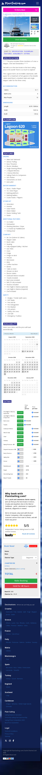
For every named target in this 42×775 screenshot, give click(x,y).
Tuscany (34, 642)
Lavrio (13, 623)
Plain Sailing (10, 712)
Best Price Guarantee (12, 723)
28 (27, 351)
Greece (8, 620)
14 (14, 367)
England (8, 684)
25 (7, 371)
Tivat (7, 659)
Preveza (13, 625)
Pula (15, 612)
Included (20, 412)
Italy (7, 639)
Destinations (10, 604)
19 (9, 369)
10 (5, 367)
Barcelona (9, 667)
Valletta (8, 651)
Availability (18, 54)
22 (17, 369)
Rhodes (22, 623)
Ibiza (15, 667)
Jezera (8, 614)
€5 (26, 478)
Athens (8, 623)
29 (30, 351)
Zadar (13, 614)
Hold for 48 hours (21, 586)
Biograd (34, 612)
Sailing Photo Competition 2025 (15, 720)
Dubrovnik (9, 612)
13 (12, 367)
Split (24, 612)
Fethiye (8, 679)
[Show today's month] (20, 334)
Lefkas (8, 625)
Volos (25, 625)
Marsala (8, 642)
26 (23, 351)
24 (5, 371)
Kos (17, 623)
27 (25, 351)
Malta (7, 648)
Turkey (8, 675)
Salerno (21, 642)
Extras (27, 54)
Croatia (8, 609)
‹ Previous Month (9, 333)
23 (19, 369)
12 (9, 367)
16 (19, 367)
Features (8, 54)
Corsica (8, 634)
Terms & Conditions (11, 731)
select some (20, 569)
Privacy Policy (9, 734)
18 (7, 369)
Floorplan (28, 51)
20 (12, 369)
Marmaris (20, 679)
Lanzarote (9, 670)
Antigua (8, 704)
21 (14, 369)
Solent (8, 687)
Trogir (29, 612)
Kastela (19, 612)
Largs (7, 695)
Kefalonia (33, 623)
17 (5, 369)
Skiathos (20, 625)
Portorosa (15, 642)
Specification (17, 51)
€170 (27, 470)
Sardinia (28, 642)
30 (32, 351)
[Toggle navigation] (37, 3)
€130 (27, 466)
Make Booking (21, 580)
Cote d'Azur (15, 634)
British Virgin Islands (25, 704)
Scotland (8, 692)
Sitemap (7, 736)
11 (37, 344)
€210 (35, 457)
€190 (35, 453)
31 (5, 374)
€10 (27, 474)
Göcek (14, 679)
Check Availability (21, 40)
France (8, 631)
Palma (20, 667)
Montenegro (10, 656)
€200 (34, 449)
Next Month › (34, 333)
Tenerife (16, 670)
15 (17, 367)
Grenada (9, 706)
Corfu (27, 623)
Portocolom (26, 667)
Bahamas (15, 704)
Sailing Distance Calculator (13, 715)
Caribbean (9, 701)
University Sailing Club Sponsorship (16, 717)
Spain (7, 664)
